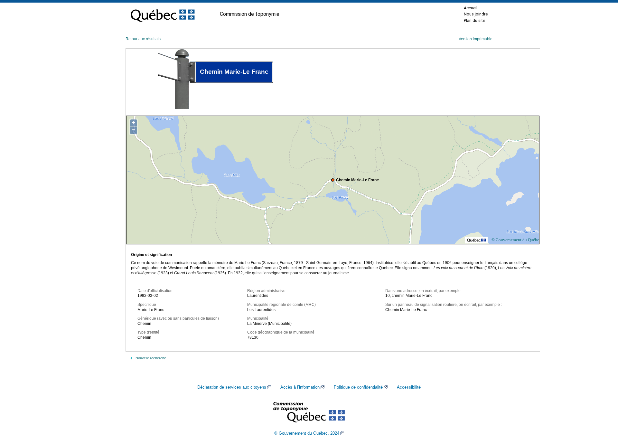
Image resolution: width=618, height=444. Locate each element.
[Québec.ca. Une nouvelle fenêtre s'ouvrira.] (162, 14)
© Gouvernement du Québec (516, 239)
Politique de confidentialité (358, 387)
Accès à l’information (300, 387)
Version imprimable (475, 39)
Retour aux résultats (143, 39)
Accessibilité (409, 387)
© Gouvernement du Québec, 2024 (306, 433)
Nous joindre (476, 14)
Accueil (470, 7)
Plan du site (474, 20)
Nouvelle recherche (151, 358)
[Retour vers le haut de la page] (601, 408)
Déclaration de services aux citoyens (231, 387)
